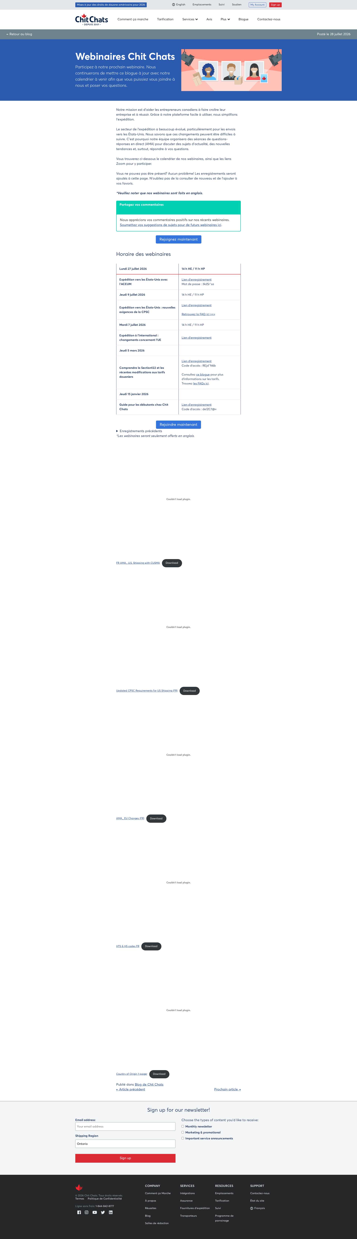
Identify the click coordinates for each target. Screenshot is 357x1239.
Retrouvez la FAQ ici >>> (198, 314)
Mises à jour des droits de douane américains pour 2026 (111, 5)
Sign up (275, 5)
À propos (150, 1201)
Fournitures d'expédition (195, 1208)
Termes (79, 1198)
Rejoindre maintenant (178, 425)
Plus (223, 19)
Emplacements (202, 4)
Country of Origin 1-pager (131, 1074)
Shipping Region (86, 1135)
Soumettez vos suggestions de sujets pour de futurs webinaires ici (170, 225)
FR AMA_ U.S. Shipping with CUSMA (138, 563)
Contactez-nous (268, 19)
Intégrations (187, 1193)
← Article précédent (130, 1089)
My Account (257, 5)
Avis (209, 19)
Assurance (186, 1201)
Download (172, 563)
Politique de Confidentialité (105, 1198)
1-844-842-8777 (105, 1206)
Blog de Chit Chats (149, 1084)
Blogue (243, 19)
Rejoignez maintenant (179, 239)
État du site (257, 1201)
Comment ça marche (133, 19)
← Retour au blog (19, 34)
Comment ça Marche (158, 1193)
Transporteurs (188, 1216)
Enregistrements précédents (141, 431)
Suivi (222, 4)
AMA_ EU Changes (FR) (130, 818)
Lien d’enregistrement (197, 279)
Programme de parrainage (224, 1218)
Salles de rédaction (157, 1223)
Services (188, 19)
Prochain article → (227, 1089)
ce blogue (203, 374)
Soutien (236, 4)
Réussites (150, 1208)
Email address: (85, 1120)
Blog (147, 1216)
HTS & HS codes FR (127, 946)
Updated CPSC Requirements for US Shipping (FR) (147, 691)
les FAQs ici (201, 383)
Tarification (165, 19)
